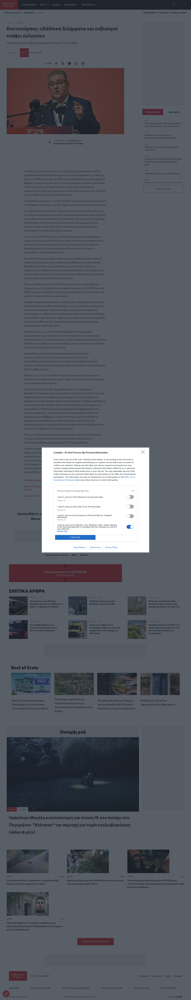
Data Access (95, 547)
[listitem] (95, 490)
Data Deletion (80, 547)
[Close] (144, 452)
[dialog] (95, 500)
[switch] (130, 497)
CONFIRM (75, 537)
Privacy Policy (111, 547)
